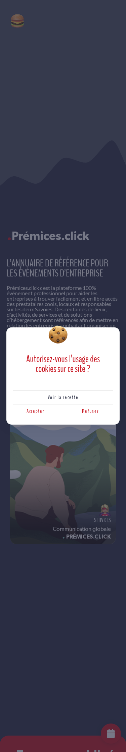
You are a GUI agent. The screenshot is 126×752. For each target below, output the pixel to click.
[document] (63, 376)
